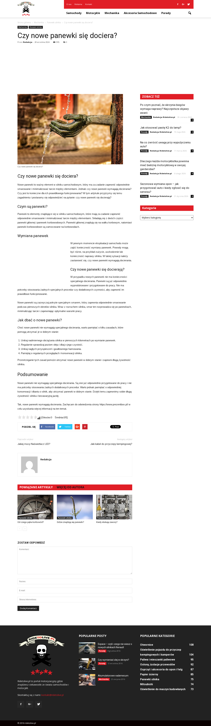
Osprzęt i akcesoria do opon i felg (161, 669)
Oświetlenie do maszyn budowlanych (162, 689)
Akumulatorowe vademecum (113, 675)
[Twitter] (188, 4)
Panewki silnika (36, 27)
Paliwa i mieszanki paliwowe (157, 659)
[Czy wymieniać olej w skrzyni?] (87, 664)
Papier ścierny (149, 674)
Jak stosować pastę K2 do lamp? (160, 127)
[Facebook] (177, 4)
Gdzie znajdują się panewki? (70, 522)
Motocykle (93, 13)
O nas (68, 4)
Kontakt (88, 4)
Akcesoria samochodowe (140, 13)
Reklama (78, 4)
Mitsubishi (146, 684)
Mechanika (112, 13)
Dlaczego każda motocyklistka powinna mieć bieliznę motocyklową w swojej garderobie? (164, 165)
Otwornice (146, 644)
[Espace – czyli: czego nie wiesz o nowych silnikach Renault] (87, 648)
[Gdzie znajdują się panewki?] (75, 507)
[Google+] (183, 4)
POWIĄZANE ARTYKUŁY (36, 487)
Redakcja (27, 42)
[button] (190, 13)
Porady (166, 13)
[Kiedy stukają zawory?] (114, 507)
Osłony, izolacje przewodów (157, 664)
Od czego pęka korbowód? (30, 522)
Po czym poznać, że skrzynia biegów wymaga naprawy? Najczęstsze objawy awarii (164, 108)
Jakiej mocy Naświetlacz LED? (33, 444)
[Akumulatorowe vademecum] (87, 680)
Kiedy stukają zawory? (107, 522)
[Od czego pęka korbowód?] (35, 507)
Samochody (73, 13)
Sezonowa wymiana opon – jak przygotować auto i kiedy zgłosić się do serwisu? (164, 187)
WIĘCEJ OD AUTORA (70, 487)
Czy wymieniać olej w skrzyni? (113, 660)
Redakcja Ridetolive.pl (164, 117)
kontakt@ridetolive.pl (52, 695)
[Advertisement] (105, 69)
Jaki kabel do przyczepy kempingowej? (111, 444)
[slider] (27, 417)
